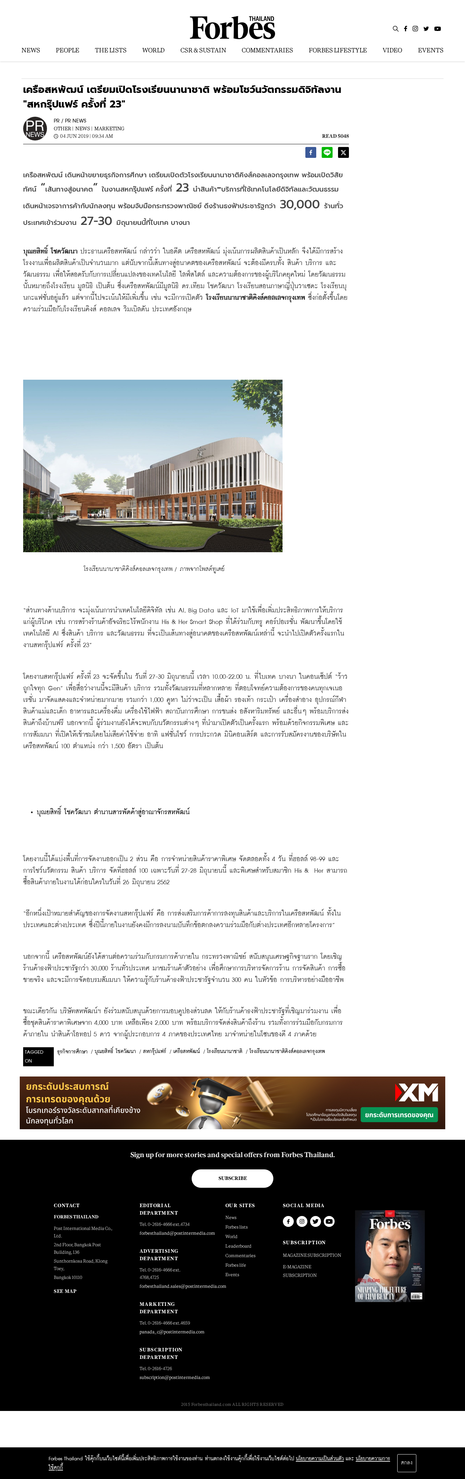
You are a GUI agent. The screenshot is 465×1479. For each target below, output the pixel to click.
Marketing (109, 128)
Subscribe (233, 1178)
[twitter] (343, 154)
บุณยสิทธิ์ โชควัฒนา (115, 1051)
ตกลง (407, 1463)
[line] (327, 154)
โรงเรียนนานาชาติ (224, 1051)
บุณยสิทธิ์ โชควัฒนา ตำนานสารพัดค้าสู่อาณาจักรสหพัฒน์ (113, 812)
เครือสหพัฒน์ (186, 1051)
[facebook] (310, 154)
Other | (64, 128)
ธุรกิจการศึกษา (72, 1052)
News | (84, 128)
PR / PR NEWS (70, 121)
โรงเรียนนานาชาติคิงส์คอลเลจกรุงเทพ (287, 1051)
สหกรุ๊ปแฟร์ (154, 1051)
